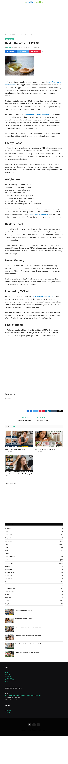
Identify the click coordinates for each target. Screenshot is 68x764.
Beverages (8, 528)
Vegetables (8, 600)
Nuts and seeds (9, 578)
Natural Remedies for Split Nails (45, 449)
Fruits (6, 550)
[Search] (61, 3)
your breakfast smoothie (39, 214)
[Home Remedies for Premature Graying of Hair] (19, 463)
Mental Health (8, 569)
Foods (6, 547)
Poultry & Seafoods (10, 588)
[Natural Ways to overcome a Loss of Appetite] (9, 654)
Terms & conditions (10, 680)
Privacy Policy (8, 678)
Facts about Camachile (24, 420)
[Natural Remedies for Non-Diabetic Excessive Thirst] (9, 646)
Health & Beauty (9, 39)
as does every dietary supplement (38, 114)
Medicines (7, 566)
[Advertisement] (34, 19)
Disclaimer (8, 682)
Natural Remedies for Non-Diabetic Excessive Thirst (29, 644)
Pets (6, 585)
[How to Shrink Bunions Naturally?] (19, 439)
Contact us (8, 676)
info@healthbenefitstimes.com (14, 695)
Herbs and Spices (9, 563)
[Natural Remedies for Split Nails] (49, 439)
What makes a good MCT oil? (43, 296)
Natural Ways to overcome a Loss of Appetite (27, 652)
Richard (8, 47)
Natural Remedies (9, 572)
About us (7, 674)
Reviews (7, 594)
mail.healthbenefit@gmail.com (32, 695)
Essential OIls (8, 541)
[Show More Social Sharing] (42, 51)
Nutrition (7, 712)
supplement (8, 597)
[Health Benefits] (34, 2)
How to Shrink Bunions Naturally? (15, 449)
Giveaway (7, 553)
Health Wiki (8, 710)
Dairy (6, 531)
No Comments (27, 47)
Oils (6, 582)
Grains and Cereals (10, 556)
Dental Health (8, 534)
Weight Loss (8, 604)
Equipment (8, 538)
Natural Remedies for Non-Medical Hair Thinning (28, 635)
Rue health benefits (42, 420)
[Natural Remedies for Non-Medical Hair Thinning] (9, 637)
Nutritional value (9, 575)
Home (6, 672)
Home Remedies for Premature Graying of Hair (18, 474)
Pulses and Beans (9, 591)
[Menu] (7, 3)
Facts (6, 544)
